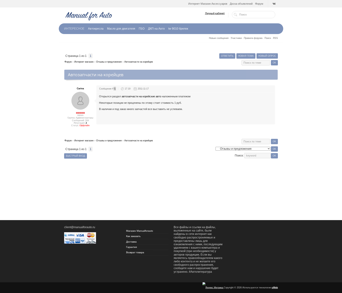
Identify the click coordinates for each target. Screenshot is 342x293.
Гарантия (131, 247)
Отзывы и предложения (109, 61)
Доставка (131, 241)
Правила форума (253, 38)
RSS (275, 38)
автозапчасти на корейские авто (141, 96)
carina (80, 88)
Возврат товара (135, 252)
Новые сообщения (219, 38)
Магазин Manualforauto (139, 230)
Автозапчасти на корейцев (138, 61)
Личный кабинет (215, 13)
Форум (68, 61)
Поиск (268, 38)
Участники (236, 38)
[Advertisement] (171, 184)
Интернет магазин (84, 61)
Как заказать (133, 236)
